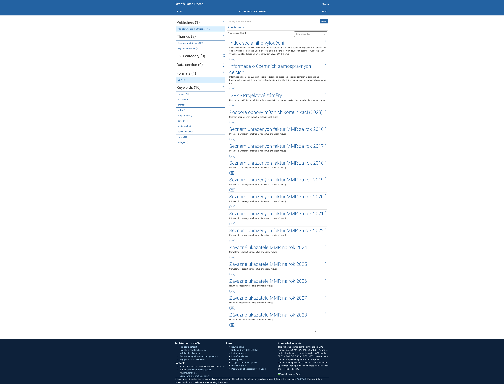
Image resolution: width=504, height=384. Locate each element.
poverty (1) (183, 121)
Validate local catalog (190, 353)
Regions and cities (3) (188, 48)
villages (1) (183, 142)
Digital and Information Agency (194, 376)
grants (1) (182, 105)
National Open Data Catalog (244, 350)
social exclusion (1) (187, 126)
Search (323, 21)
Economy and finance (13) (190, 43)
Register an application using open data (199, 356)
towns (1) (182, 137)
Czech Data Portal (189, 4)
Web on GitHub (238, 365)
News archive (237, 347)
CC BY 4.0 (301, 379)
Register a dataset (188, 347)
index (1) (182, 110)
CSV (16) (182, 80)
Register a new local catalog (193, 350)
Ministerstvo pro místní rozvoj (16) (194, 29)
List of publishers (239, 356)
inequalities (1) (185, 115)
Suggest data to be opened (192, 359)
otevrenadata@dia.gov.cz (199, 369)
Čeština (325, 4)
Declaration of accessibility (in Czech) (249, 369)
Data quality (237, 359)
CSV (232, 59)
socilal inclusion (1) (187, 131)
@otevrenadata (189, 373)
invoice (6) (183, 99)
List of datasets (238, 353)
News (179, 11)
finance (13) (183, 94)
